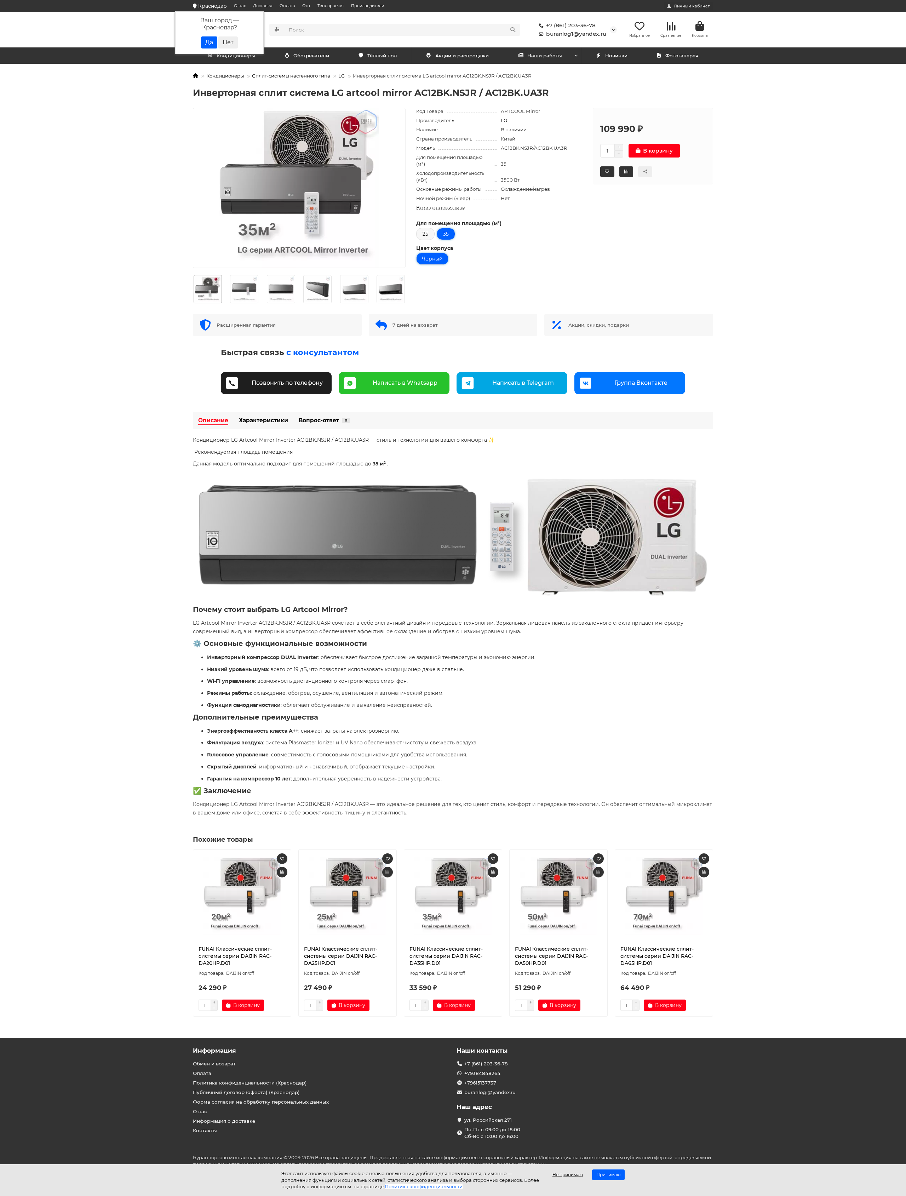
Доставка (263, 5)
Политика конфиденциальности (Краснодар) (250, 1083)
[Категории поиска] (277, 30)
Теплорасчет (330, 5)
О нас (240, 5)
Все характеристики (440, 207)
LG (341, 76)
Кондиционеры (236, 55)
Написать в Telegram (523, 382)
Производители (367, 5)
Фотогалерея (681, 55)
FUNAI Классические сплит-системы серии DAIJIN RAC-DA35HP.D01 (446, 956)
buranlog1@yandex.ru (576, 33)
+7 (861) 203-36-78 (571, 25)
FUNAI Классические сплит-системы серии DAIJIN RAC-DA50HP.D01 (551, 956)
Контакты (205, 1130)
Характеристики (263, 420)
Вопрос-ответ (323, 420)
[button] (193, 289)
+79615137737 (480, 1083)
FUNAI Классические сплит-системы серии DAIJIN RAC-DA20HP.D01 (235, 956)
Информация (214, 1050)
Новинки (616, 55)
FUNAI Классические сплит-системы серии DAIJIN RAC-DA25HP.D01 (340, 956)
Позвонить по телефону (287, 382)
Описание (213, 420)
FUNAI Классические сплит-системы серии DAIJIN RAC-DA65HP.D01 (657, 956)
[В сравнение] (282, 872)
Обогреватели (311, 55)
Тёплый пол (382, 55)
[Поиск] (513, 29)
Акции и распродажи (462, 55)
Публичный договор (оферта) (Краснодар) (246, 1092)
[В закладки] (282, 858)
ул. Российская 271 (488, 1120)
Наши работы (544, 55)
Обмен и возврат (214, 1063)
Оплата (287, 5)
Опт (306, 5)
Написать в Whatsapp (405, 382)
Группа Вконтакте (640, 382)
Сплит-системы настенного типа (291, 76)
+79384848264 (482, 1073)
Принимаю (608, 1174)
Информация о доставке (224, 1121)
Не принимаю (567, 1174)
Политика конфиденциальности (424, 1186)
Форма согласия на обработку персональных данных (261, 1102)
